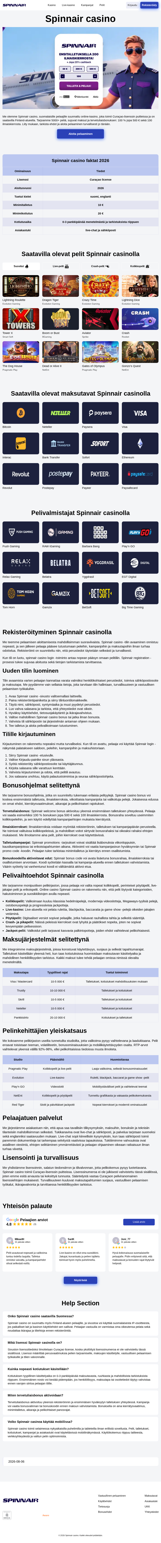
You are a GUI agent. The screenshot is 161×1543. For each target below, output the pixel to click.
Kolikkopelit (137, 266)
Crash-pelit (97, 266)
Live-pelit (58, 266)
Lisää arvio (139, 1222)
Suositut (19, 266)
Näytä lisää (80, 1280)
